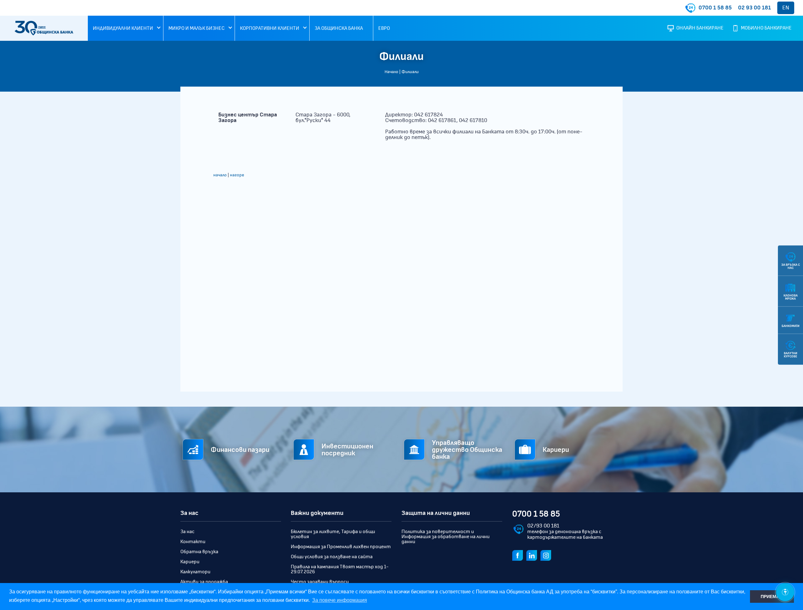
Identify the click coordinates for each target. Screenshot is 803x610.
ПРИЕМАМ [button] (772, 596)
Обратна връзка (199, 551)
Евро (384, 28)
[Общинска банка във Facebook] (518, 555)
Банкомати (791, 326)
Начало (391, 72)
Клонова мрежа (791, 297)
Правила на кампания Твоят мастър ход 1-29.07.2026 (340, 569)
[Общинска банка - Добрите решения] (44, 33)
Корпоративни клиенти (269, 28)
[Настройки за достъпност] (785, 592)
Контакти (192, 541)
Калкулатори (195, 571)
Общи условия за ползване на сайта (332, 556)
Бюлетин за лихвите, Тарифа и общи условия (333, 534)
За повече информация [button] (339, 600)
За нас (187, 531)
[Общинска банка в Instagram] (547, 555)
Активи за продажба (204, 581)
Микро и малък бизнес (196, 28)
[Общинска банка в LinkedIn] (533, 555)
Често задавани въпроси (320, 581)
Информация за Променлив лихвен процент (341, 546)
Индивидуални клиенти (123, 28)
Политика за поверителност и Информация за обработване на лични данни (446, 536)
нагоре (237, 175)
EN (785, 8)
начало (220, 175)
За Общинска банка (339, 28)
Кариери (189, 561)
